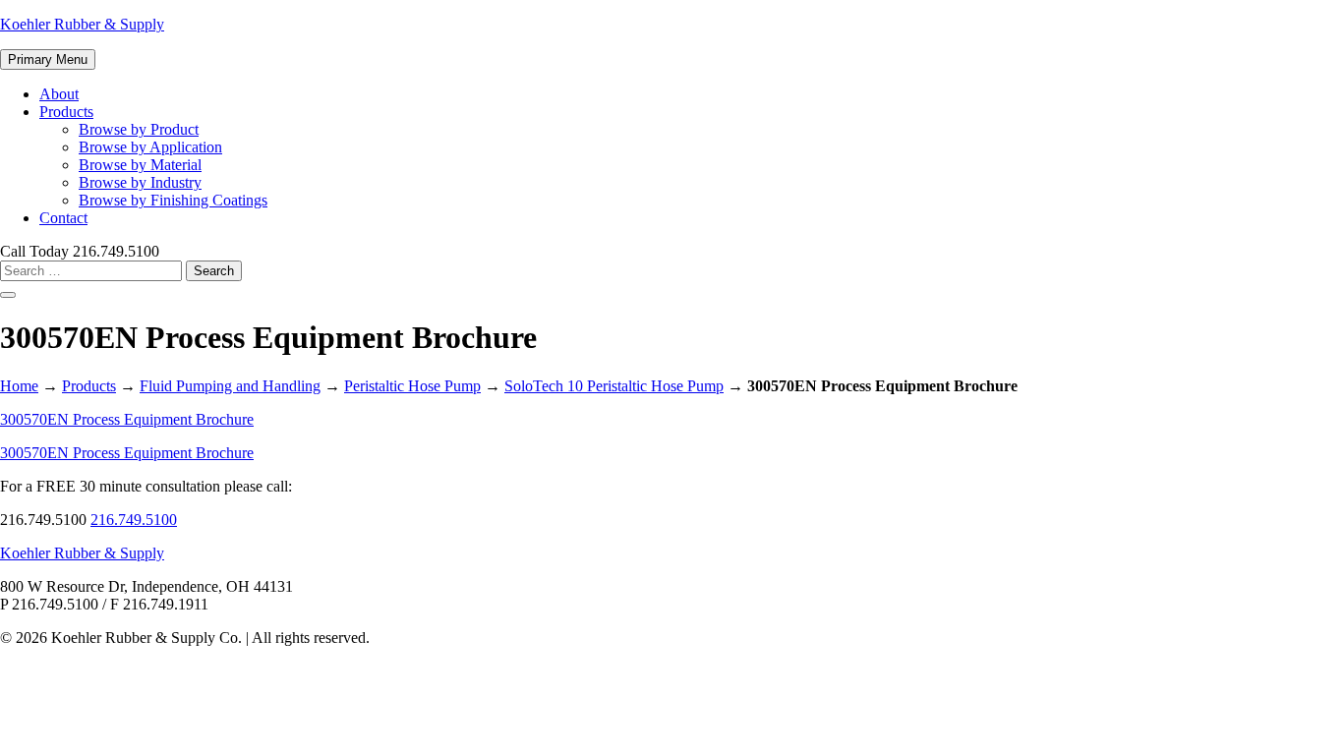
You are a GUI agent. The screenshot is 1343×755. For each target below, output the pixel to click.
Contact (63, 217)
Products (66, 111)
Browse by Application (150, 147)
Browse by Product (139, 129)
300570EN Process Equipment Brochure (127, 419)
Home (19, 386)
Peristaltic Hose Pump (412, 386)
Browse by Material (140, 164)
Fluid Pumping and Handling (230, 386)
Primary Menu (48, 59)
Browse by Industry (140, 182)
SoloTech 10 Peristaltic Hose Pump (614, 386)
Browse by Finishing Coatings (173, 200)
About (59, 94)
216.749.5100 (133, 519)
